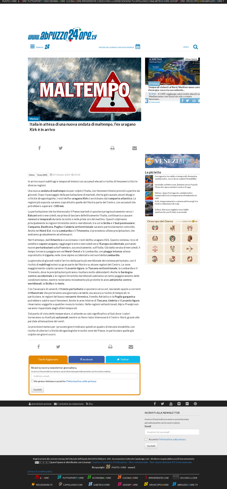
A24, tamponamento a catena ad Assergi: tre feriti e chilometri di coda (176, 202)
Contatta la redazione (70, 403)
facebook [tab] (87, 359)
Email (148, 426)
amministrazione (41, 403)
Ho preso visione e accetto (65, 381)
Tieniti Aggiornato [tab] (48, 359)
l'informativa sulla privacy (81, 381)
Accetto (167, 439)
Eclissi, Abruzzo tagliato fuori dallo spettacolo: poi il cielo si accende (172, 210)
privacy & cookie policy (39, 471)
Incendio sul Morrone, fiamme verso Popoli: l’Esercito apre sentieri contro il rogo (176, 185)
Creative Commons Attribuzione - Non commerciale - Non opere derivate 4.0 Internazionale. (141, 462)
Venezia (168, 161)
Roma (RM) (42, 175)
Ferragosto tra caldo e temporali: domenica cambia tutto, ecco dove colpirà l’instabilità (176, 177)
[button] (154, 404)
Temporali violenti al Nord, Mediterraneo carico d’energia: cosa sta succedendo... (172, 88)
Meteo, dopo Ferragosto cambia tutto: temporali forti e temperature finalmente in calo (176, 195)
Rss (90, 403)
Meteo (34, 118)
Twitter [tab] (124, 359)
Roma (149, 94)
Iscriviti (38, 389)
